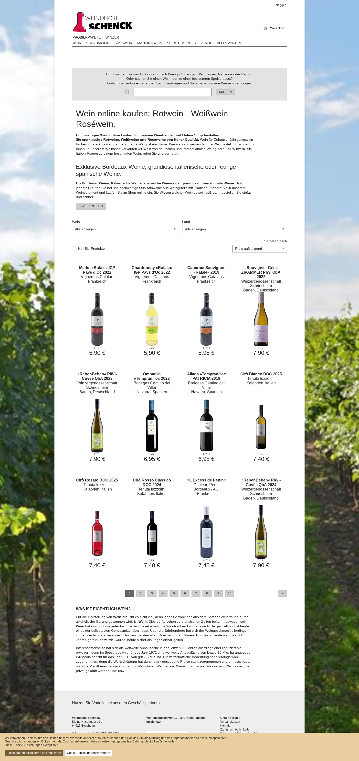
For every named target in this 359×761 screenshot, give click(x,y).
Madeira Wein (149, 43)
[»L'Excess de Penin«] (206, 522)
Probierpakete (87, 37)
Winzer (112, 37)
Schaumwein (98, 43)
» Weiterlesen (91, 206)
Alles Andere (229, 43)
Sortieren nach (275, 241)
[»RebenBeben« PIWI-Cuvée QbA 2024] (261, 522)
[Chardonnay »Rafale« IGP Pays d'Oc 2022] (152, 310)
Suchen (225, 91)
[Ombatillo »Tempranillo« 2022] (152, 416)
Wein (77, 43)
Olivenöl (203, 43)
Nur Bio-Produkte (91, 248)
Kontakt (225, 725)
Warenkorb (277, 28)
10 (230, 593)
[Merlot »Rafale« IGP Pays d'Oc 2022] (97, 310)
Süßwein (123, 43)
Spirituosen (178, 43)
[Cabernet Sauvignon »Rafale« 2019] (206, 310)
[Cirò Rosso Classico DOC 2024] (152, 522)
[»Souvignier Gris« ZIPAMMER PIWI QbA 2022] (261, 310)
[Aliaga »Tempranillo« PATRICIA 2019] (206, 416)
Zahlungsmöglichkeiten (235, 729)
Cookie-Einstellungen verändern (88, 753)
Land (186, 222)
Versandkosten (230, 721)
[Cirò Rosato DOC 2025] (97, 522)
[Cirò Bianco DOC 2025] (261, 416)
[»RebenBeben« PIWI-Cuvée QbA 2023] (97, 416)
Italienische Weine (126, 183)
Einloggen (279, 5)
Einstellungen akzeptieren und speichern (34, 753)
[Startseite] (102, 22)
